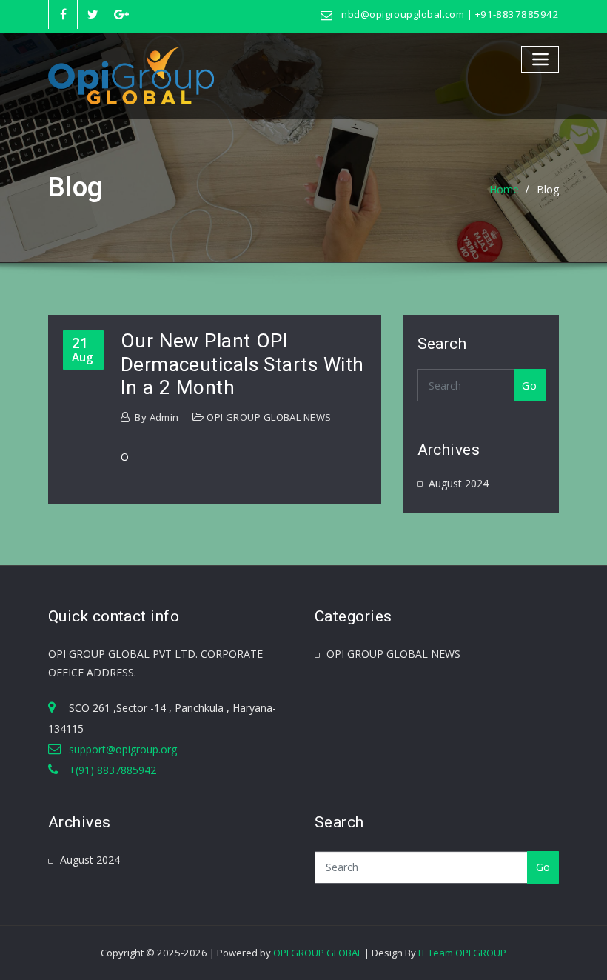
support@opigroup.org (123, 749)
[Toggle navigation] (540, 59)
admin (157, 417)
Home (504, 189)
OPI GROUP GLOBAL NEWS (269, 417)
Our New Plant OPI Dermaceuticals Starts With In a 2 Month (242, 364)
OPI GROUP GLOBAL (317, 952)
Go (529, 386)
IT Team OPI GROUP (462, 952)
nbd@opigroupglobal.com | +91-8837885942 (450, 14)
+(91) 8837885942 (112, 770)
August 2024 (459, 483)
